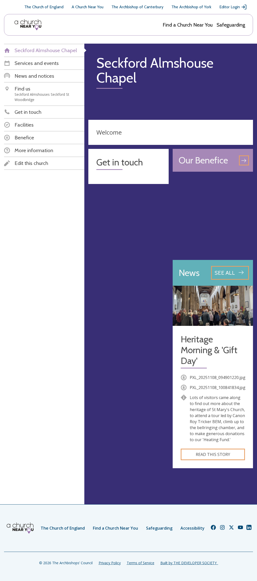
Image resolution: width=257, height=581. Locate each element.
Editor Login (229, 7)
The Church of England (43, 7)
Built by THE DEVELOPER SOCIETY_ (189, 562)
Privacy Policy (110, 562)
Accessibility (192, 528)
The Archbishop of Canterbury (137, 7)
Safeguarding (231, 25)
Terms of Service (140, 562)
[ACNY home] (28, 25)
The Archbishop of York (191, 7)
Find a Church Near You (188, 25)
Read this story (213, 454)
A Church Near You (87, 7)
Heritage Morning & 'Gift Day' (209, 350)
